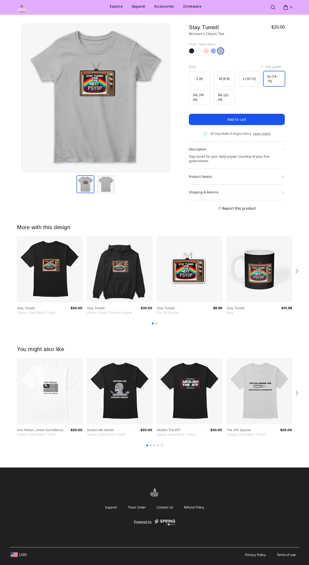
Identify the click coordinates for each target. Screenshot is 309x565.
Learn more (261, 133)
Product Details (200, 176)
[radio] (199, 78)
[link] (49, 269)
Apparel (138, 6)
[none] (270, 66)
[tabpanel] (95, 98)
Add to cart (236, 119)
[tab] (85, 184)
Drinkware (192, 6)
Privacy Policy (255, 555)
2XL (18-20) (198, 97)
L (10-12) (249, 78)
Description (197, 149)
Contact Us (165, 507)
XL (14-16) (272, 78)
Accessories (164, 6)
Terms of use (286, 555)
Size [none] (192, 66)
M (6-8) (224, 78)
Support (111, 507)
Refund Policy (194, 507)
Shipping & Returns (204, 192)
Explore (116, 6)
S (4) (199, 78)
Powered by (143, 522)
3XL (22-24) (223, 97)
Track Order (137, 507)
